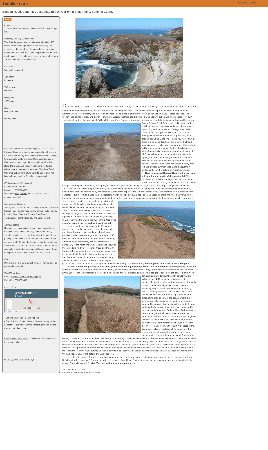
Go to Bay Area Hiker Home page (19, 359)
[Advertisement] (129, 427)
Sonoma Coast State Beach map (20, 318)
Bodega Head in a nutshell (16, 339)
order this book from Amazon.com (29, 325)
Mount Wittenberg (179, 326)
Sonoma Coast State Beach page (26, 277)
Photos (8, 19)
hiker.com (15, 4)
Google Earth (21, 193)
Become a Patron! (247, 3)
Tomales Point (158, 326)
